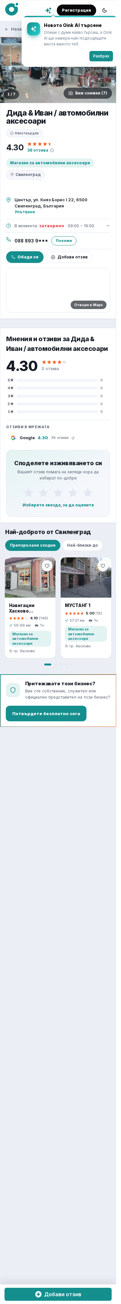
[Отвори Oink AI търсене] (48, 10)
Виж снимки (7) (91, 93)
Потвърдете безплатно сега (46, 713)
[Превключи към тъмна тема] (104, 10)
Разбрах (96, 56)
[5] (88, 493)
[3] (58, 493)
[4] (73, 493)
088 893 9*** (31, 240)
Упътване (25, 211)
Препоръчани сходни (32, 545)
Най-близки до (82, 545)
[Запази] (47, 565)
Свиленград (28, 174)
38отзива (37, 150)
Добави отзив (72, 257)
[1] (28, 493)
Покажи (64, 240)
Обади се (27, 257)
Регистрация (76, 10)
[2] (43, 493)
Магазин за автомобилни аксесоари (50, 162)
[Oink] (11, 9)
